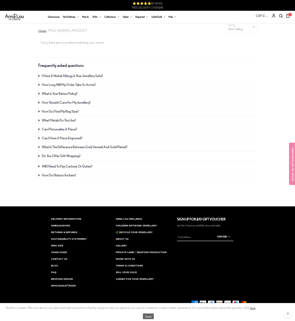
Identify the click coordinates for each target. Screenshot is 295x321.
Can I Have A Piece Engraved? (62, 138)
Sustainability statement (69, 238)
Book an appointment (292, 164)
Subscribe (222, 236)
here (252, 308)
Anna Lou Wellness (129, 218)
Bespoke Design (62, 279)
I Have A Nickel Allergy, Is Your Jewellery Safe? (72, 76)
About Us (122, 238)
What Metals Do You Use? (59, 120)
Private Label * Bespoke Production (141, 252)
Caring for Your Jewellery (134, 279)
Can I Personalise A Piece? (59, 129)
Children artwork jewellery (136, 225)
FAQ (53, 272)
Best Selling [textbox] (235, 29)
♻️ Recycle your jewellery (134, 232)
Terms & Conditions (129, 265)
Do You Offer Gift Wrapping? (61, 156)
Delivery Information (66, 218)
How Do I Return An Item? (59, 175)
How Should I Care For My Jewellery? (66, 102)
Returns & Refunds (64, 232)
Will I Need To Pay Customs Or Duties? (67, 166)
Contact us (59, 259)
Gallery (121, 245)
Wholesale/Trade (63, 285)
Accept (148, 316)
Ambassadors (60, 225)
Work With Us (125, 259)
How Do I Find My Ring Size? (60, 111)
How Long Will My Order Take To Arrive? (69, 85)
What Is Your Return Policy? (60, 93)
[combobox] (241, 28)
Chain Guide (59, 252)
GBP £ (260, 16)
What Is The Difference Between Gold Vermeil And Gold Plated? (85, 147)
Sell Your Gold (126, 272)
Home (42, 30)
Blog (54, 265)
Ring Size (57, 245)
